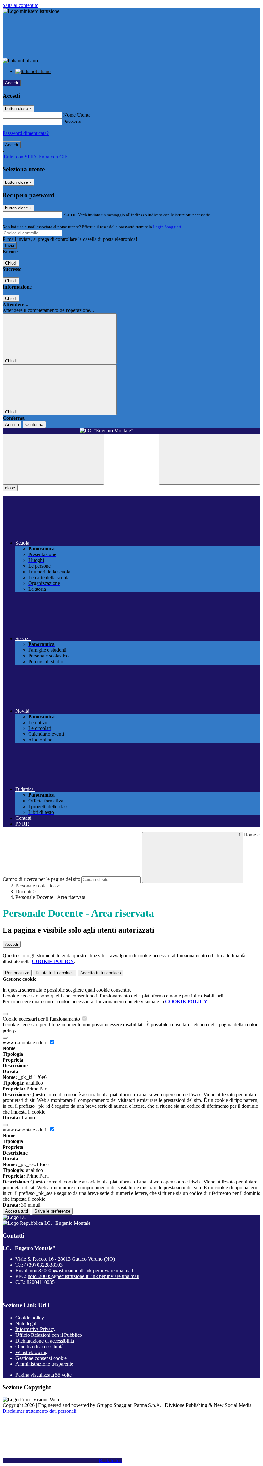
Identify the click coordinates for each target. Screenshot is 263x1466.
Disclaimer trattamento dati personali (39, 1411)
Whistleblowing (31, 1352)
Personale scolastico (35, 885)
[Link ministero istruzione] (31, 11)
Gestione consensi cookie (41, 1358)
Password (73, 121)
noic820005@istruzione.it (81, 1270)
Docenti (23, 891)
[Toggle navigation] (53, 459)
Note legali (26, 1323)
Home (249, 834)
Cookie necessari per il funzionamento (42, 1018)
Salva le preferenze (52, 1211)
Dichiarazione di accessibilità (44, 1340)
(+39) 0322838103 (43, 1264)
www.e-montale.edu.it (26, 1042)
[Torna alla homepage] (131, 431)
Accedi (11, 83)
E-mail (70, 214)
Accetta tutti (100, 972)
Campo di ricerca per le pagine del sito (41, 879)
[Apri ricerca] (209, 459)
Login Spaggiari (167, 227)
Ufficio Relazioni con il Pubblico (48, 1335)
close (10, 488)
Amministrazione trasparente (44, 1364)
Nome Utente (76, 115)
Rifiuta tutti (55, 972)
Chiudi (11, 263)
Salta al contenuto (20, 5)
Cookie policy (29, 1317)
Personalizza (17, 972)
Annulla (12, 424)
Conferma (34, 424)
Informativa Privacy (35, 1329)
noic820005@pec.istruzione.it (83, 1276)
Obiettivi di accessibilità (39, 1346)
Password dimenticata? (26, 133)
